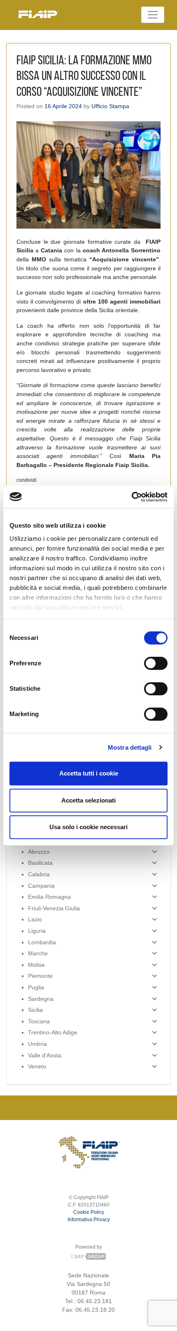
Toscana (39, 1021)
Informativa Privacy (89, 1219)
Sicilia (35, 1010)
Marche (38, 953)
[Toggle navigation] (152, 15)
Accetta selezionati (88, 800)
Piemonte (40, 976)
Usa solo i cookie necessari (88, 826)
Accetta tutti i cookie (88, 773)
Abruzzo (38, 851)
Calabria (39, 874)
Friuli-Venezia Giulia (54, 908)
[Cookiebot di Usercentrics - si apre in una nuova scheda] (131, 497)
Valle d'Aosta (44, 1055)
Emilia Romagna (49, 896)
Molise (36, 964)
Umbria (37, 1044)
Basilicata (40, 862)
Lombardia (42, 942)
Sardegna (41, 998)
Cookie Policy (88, 1212)
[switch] (156, 663)
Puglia (36, 987)
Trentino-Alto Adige (52, 1032)
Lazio (35, 919)
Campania (41, 885)
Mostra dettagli (130, 747)
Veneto (37, 1066)
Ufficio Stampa (110, 106)
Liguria (37, 930)
